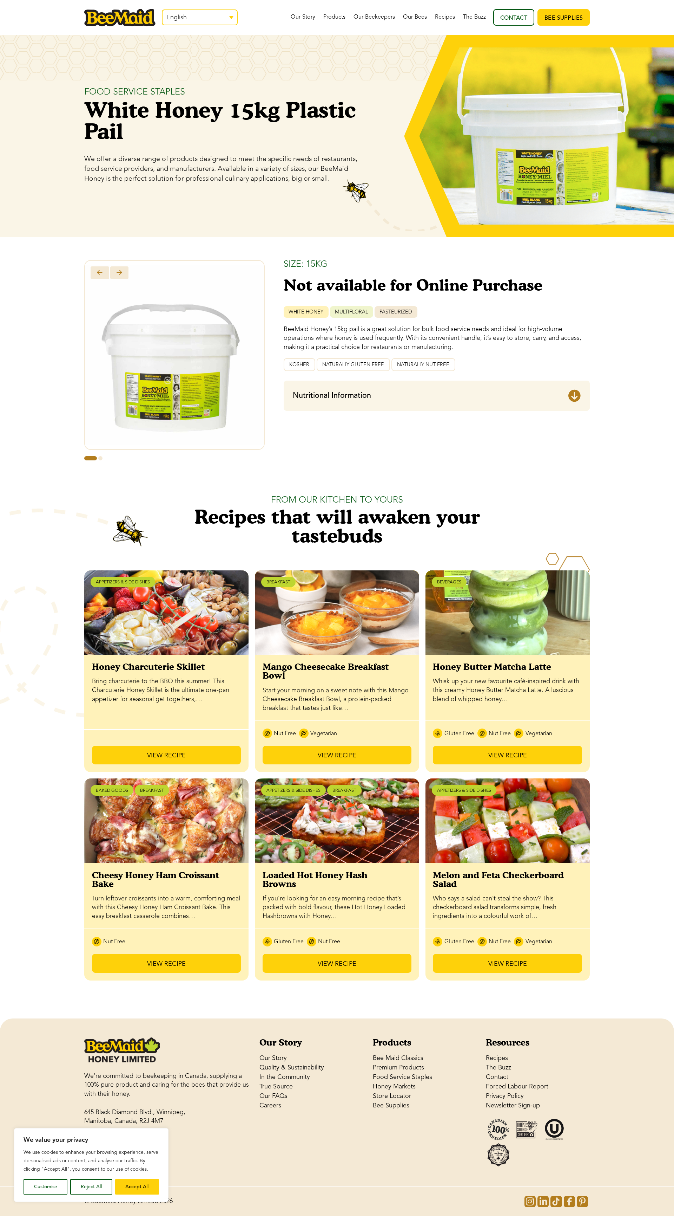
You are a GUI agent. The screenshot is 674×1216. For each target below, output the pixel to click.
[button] (437, 396)
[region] (91, 1165)
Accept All (136, 1187)
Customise (45, 1187)
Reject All (91, 1187)
